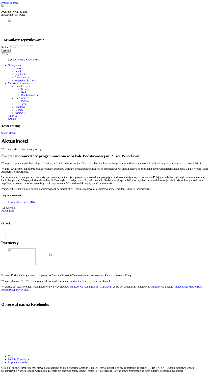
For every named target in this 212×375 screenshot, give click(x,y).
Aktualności (7, 210)
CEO (10, 356)
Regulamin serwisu (18, 362)
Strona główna (9, 133)
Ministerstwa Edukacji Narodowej (169, 286)
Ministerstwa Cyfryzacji (84, 281)
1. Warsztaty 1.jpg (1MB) (21, 202)
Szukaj (5, 47)
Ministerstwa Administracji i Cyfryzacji (90, 286)
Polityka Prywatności (19, 359)
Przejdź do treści (10, 2)
